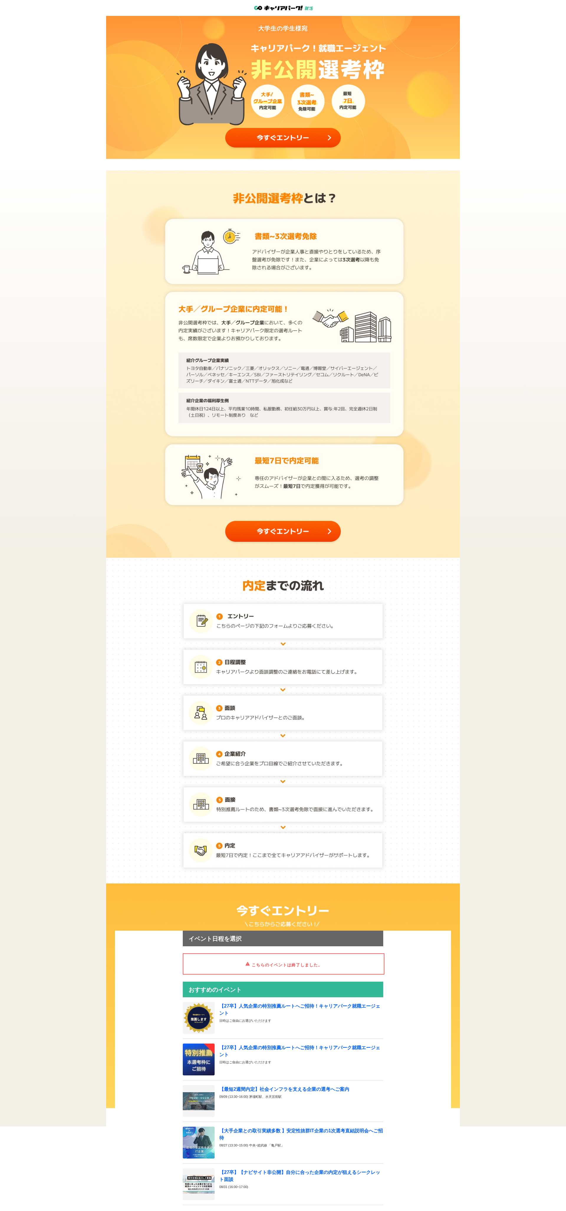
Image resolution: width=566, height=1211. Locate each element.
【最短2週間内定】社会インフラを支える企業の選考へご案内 (284, 1089)
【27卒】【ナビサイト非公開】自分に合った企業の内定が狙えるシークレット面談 (299, 1176)
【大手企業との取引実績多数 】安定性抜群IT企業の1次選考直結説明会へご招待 (301, 1134)
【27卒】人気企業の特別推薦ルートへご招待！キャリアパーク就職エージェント (299, 1009)
